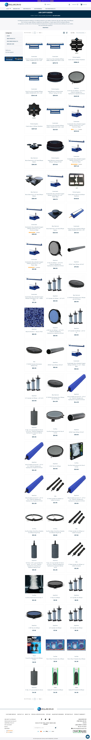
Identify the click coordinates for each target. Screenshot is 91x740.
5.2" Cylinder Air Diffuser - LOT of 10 (55, 298)
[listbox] (81, 33)
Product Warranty (79, 714)
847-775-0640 (82, 726)
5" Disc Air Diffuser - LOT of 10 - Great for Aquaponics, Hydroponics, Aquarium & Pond (55, 264)
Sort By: (73, 32)
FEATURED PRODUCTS (50, 8)
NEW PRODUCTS (27, 8)
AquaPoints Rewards (58, 714)
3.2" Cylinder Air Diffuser (76, 628)
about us (27, 714)
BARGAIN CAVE (16, 8)
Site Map (48, 714)
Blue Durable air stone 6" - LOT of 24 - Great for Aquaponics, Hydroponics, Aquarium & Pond (34, 499)
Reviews (7, 728)
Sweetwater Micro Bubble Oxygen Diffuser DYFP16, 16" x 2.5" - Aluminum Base (76, 160)
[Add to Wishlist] (35, 53)
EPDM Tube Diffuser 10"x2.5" (76, 432)
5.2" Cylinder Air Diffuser (76, 597)
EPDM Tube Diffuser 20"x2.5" (55, 365)
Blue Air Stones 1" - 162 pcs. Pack (34, 331)
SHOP (7, 8)
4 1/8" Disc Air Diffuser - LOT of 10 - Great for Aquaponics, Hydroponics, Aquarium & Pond (55, 332)
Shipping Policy (9, 723)
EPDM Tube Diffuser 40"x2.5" (76, 264)
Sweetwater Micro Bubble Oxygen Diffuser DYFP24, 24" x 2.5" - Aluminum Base (76, 125)
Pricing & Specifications (38, 714)
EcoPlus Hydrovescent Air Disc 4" (34, 597)
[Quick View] (32, 53)
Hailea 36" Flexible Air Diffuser (76, 690)
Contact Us (20, 714)
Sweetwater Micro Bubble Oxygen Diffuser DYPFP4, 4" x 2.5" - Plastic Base (76, 365)
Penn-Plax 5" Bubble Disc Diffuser (55, 659)
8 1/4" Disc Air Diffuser (55, 466)
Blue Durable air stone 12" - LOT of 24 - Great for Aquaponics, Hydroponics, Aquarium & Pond (76, 398)
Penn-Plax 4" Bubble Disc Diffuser (76, 659)
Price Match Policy (10, 721)
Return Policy (69, 714)
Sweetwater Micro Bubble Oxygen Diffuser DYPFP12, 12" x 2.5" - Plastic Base (34, 263)
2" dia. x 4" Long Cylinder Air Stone (34, 690)
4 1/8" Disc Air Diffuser (34, 628)
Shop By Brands (38, 8)
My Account (8, 724)
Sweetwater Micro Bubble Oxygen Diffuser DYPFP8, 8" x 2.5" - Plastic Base (34, 298)
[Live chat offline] (88, 737)
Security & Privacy (10, 719)
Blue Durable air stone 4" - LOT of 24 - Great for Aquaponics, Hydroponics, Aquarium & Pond (76, 499)
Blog (6, 726)
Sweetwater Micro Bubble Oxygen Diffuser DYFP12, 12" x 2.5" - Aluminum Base (34, 228)
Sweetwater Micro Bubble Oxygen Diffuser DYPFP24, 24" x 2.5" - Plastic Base (55, 195)
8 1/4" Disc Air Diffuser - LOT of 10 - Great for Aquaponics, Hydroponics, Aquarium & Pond (76, 92)
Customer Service (11, 714)
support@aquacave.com (79, 728)
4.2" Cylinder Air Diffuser (55, 628)
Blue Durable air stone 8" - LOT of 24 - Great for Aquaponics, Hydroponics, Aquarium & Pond (34, 466)
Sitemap (56, 738)
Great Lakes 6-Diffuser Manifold (76, 59)
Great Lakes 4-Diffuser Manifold (34, 126)
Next (40, 32)
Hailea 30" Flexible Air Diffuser (55, 690)
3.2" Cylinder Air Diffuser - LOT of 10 (34, 398)
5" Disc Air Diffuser (55, 597)
